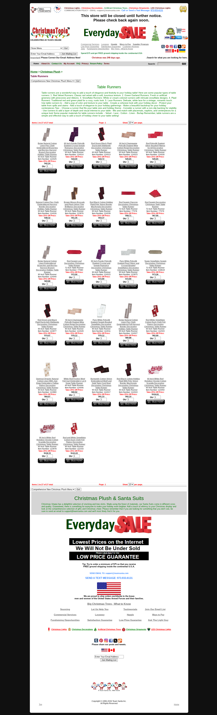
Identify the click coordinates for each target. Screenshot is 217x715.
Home (34, 71)
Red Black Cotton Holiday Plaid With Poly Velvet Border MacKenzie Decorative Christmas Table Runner (128, 383)
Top (40, 704)
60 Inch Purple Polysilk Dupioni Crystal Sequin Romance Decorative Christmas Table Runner (74, 146)
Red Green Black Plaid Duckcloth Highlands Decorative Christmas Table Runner (101, 146)
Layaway (105, 44)
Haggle (130, 615)
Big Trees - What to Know (122, 49)
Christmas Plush (50, 71)
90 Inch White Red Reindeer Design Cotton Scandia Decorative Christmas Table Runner (47, 441)
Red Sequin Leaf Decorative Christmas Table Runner (74, 263)
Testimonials (130, 609)
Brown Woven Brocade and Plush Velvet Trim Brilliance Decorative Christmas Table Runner (74, 205)
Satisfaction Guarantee (111, 46)
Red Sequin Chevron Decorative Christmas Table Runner (128, 204)
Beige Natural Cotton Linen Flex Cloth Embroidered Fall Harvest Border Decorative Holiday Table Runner (128, 324)
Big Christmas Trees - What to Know (109, 604)
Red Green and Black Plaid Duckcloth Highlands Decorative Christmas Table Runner (47, 323)
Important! (35, 57)
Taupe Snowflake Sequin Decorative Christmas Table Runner (155, 263)
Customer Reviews (131, 46)
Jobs (83, 49)
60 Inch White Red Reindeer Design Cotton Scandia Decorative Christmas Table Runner (155, 382)
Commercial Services (90, 44)
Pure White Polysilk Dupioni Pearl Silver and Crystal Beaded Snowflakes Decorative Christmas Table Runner (128, 265)
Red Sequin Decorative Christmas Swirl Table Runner (155, 204)
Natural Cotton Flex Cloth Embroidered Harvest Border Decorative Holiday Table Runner (47, 205)
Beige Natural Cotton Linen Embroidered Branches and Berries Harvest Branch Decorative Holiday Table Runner (47, 266)
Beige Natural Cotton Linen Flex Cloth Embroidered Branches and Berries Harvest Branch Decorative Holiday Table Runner (47, 149)
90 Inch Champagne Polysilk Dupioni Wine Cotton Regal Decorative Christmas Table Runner (74, 323)
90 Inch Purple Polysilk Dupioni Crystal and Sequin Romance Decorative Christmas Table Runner (101, 265)
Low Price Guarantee (90, 46)
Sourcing (65, 609)
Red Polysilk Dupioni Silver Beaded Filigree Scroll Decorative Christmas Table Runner (155, 146)
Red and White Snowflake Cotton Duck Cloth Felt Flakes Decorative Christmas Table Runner (74, 441)
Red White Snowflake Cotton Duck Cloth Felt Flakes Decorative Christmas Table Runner (155, 323)
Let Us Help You (99, 609)
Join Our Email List (155, 609)
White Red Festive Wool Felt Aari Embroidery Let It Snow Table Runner (74, 381)
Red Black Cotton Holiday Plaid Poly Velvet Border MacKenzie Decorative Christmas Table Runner (101, 205)
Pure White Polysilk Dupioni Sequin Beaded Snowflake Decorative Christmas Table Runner (101, 323)
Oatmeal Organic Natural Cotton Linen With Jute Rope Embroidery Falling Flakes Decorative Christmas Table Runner (47, 383)
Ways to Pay (158, 615)
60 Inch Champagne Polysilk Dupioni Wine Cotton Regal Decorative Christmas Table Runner (128, 146)
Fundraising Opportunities (98, 49)
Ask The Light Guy (158, 620)
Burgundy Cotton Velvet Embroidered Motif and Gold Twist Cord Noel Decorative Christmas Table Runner (101, 383)
